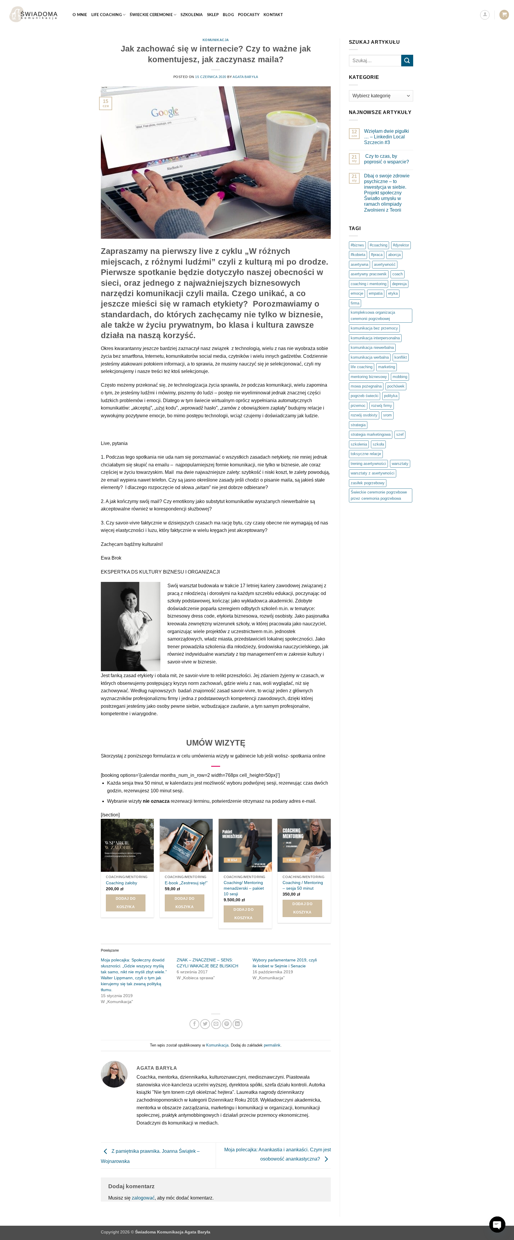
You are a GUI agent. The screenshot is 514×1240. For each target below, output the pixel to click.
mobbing (400, 376)
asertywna (359, 264)
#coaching (378, 245)
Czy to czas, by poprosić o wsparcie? (386, 159)
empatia (376, 293)
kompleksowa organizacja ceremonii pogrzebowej (373, 315)
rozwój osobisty (364, 415)
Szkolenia (192, 15)
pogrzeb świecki (364, 395)
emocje (357, 293)
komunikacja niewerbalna (372, 347)
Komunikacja (216, 40)
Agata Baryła (245, 77)
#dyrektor (401, 245)
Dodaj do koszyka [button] (126, 903)
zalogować (143, 1197)
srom (387, 415)
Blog (228, 15)
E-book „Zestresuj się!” (186, 882)
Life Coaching (106, 15)
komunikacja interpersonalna (375, 338)
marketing (386, 367)
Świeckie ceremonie (151, 15)
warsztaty (400, 463)
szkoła (378, 444)
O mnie (80, 15)
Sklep (213, 15)
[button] (485, 15)
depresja (399, 284)
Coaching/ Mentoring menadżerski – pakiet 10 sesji (244, 888)
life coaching (361, 367)
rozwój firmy (381, 405)
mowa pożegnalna (366, 386)
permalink (272, 1045)
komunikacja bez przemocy (374, 328)
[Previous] (101, 876)
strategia (358, 425)
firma (355, 303)
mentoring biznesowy (369, 376)
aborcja (394, 254)
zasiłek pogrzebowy (368, 483)
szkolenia (359, 444)
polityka (390, 395)
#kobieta (358, 254)
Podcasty (248, 15)
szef (400, 434)
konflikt (400, 357)
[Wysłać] (407, 60)
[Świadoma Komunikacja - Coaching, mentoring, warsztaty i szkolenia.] (34, 14)
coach (397, 274)
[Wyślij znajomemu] (216, 1024)
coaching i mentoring (368, 284)
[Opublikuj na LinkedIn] (237, 1024)
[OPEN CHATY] (497, 1224)
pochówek (396, 386)
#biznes (357, 245)
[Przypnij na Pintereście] (227, 1024)
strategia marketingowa (371, 434)
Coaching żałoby (121, 882)
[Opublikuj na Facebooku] (194, 1024)
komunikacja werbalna (370, 357)
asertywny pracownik (369, 274)
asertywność (385, 264)
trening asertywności (368, 463)
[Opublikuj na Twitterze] (205, 1024)
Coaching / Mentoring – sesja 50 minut (303, 885)
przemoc (358, 405)
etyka (393, 293)
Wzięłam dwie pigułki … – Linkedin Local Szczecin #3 (386, 137)
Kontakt (273, 15)
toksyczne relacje (366, 454)
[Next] (330, 876)
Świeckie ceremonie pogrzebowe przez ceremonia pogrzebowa (379, 495)
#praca (377, 254)
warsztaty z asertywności (372, 473)
